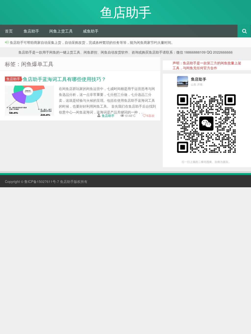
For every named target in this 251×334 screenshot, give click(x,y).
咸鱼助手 (91, 31)
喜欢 (151, 115)
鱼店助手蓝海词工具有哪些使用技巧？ (64, 78)
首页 (9, 31)
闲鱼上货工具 (61, 31)
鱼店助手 (31, 31)
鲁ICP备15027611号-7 (41, 181)
